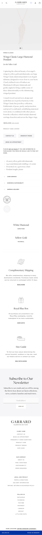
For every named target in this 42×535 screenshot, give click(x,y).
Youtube (21, 503)
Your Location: (21, 528)
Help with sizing (21, 361)
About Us (21, 460)
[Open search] (6, 3)
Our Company (21, 457)
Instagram (21, 497)
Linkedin (21, 508)
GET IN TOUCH (13, 149)
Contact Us (21, 434)
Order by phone (26, 136)
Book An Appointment (21, 437)
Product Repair (21, 445)
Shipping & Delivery (13, 189)
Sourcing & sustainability (15, 183)
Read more (21, 284)
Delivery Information (21, 482)
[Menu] (2, 3)
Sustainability (21, 465)
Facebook (21, 500)
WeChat (21, 511)
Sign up (21, 406)
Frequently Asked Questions (21, 439)
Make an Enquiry (33, 532)
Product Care (21, 442)
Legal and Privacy (21, 477)
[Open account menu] (35, 3)
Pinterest (21, 505)
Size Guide (21, 448)
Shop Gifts (21, 322)
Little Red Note (21, 514)
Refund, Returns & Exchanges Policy (21, 485)
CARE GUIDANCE (12, 176)
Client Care (21, 431)
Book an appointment (13, 142)
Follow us (21, 494)
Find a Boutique (21, 462)
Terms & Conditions (21, 480)
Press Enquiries (21, 468)
